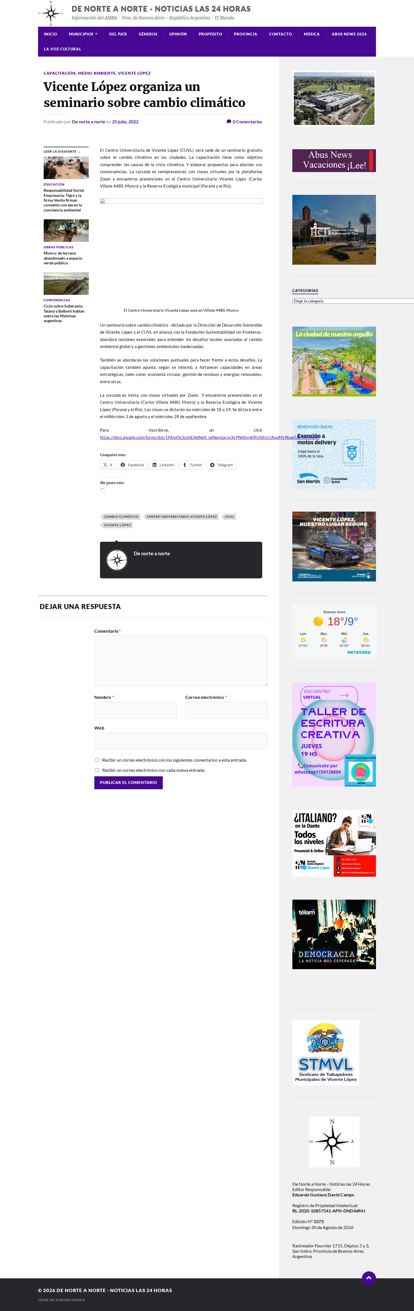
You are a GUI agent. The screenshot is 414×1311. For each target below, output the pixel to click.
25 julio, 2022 (125, 121)
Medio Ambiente (97, 73)
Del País (118, 34)
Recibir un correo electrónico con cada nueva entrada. (153, 770)
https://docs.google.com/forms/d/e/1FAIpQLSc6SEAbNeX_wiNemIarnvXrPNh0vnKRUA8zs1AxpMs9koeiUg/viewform (209, 437)
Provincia (245, 34)
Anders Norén (70, 1300)
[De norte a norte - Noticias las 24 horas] (207, 13)
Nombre (104, 697)
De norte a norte (88, 121)
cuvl (229, 516)
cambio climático (121, 516)
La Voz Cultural (62, 49)
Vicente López (134, 73)
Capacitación (60, 73)
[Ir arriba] (369, 1278)
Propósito (210, 34)
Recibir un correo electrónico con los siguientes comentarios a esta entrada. (174, 759)
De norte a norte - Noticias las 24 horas (114, 1290)
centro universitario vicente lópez (182, 516)
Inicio (50, 34)
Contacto (280, 34)
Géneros (148, 34)
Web (99, 727)
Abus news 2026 (349, 34)
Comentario (107, 631)
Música (312, 34)
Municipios (81, 34)
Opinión (178, 34)
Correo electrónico (206, 697)
